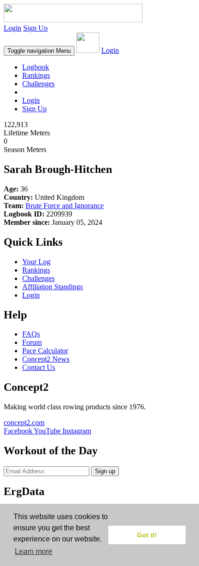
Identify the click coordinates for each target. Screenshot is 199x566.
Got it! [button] (147, 535)
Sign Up (35, 28)
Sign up (105, 471)
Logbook (35, 67)
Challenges (38, 84)
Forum (32, 342)
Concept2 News (45, 359)
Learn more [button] (33, 551)
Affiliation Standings (52, 287)
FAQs (31, 334)
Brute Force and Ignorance (64, 206)
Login (12, 28)
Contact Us (38, 367)
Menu (39, 50)
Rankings (36, 75)
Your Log (36, 262)
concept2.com (24, 422)
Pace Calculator (45, 351)
